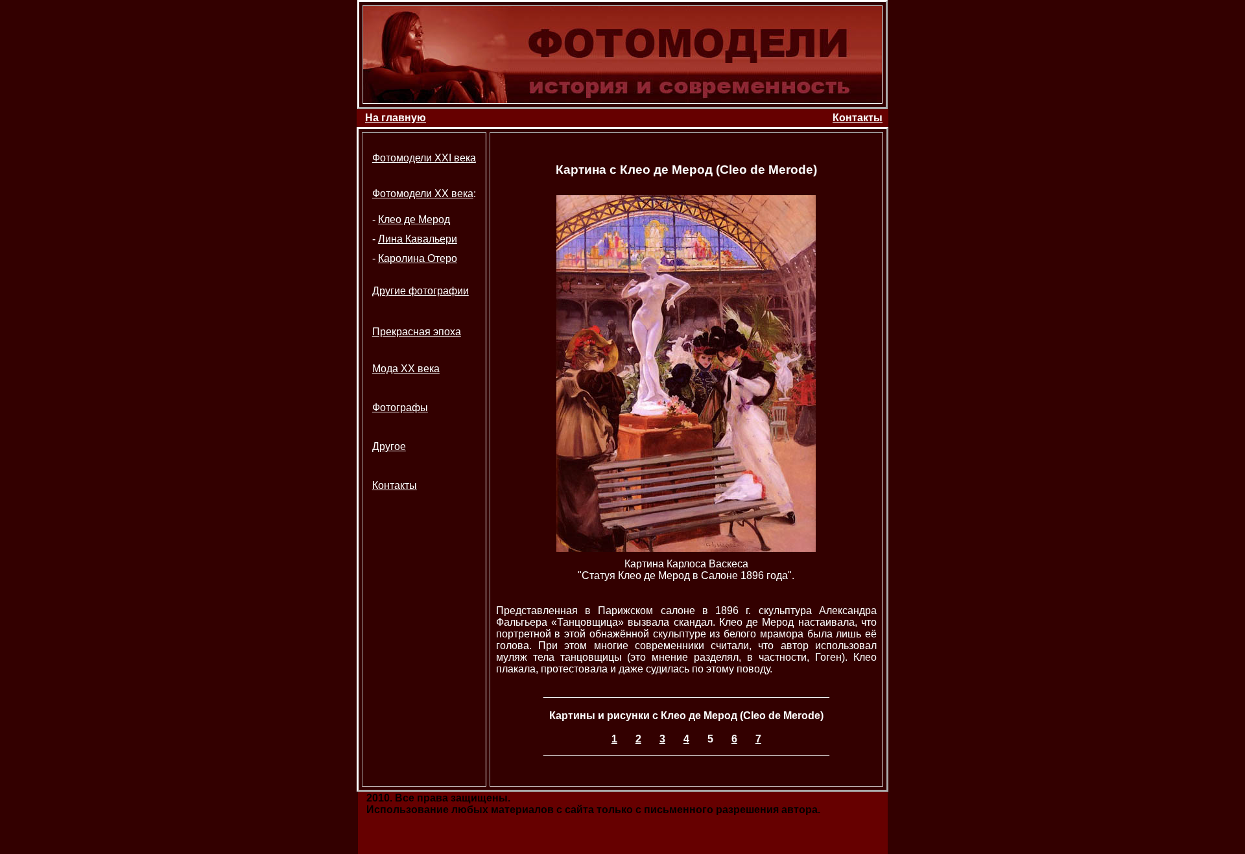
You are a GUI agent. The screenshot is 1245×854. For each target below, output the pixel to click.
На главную (395, 117)
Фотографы (400, 407)
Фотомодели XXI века (424, 157)
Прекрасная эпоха (416, 331)
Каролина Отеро (417, 258)
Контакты (858, 117)
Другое (389, 446)
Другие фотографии (420, 290)
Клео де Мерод (414, 219)
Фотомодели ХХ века (422, 193)
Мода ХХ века (406, 368)
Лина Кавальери (417, 238)
